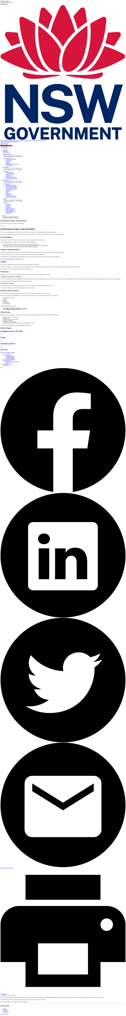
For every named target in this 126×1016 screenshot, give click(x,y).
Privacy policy (6, 1012)
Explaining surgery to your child (11, 331)
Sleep (7, 192)
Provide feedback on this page (7, 868)
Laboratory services (10, 174)
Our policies (8, 175)
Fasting (3, 337)
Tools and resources (10, 173)
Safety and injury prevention (12, 187)
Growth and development (11, 188)
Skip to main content (5, 1)
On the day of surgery (8, 343)
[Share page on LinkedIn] (63, 617)
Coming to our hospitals (11, 159)
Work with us (8, 205)
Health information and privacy (12, 164)
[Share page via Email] (63, 866)
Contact (4, 1008)
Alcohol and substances (11, 195)
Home (4, 215)
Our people (8, 204)
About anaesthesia (7, 354)
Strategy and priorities (10, 208)
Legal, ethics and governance (12, 178)
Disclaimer (5, 1010)
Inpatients (8, 161)
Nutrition (8, 191)
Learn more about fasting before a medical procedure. (12, 259)
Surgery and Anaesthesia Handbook (10, 216)
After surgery (6, 365)
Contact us (8, 213)
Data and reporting (10, 209)
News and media (9, 212)
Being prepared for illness (11, 185)
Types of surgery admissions (9, 359)
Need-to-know (9, 160)
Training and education (10, 177)
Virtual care (8, 162)
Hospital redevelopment (11, 211)
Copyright (5, 1009)
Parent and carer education (11, 197)
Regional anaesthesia (10, 357)
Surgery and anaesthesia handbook (8, 352)
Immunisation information (11, 186)
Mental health (8, 194)
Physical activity (9, 189)
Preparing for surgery (7, 360)
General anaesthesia (10, 355)
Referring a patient (9, 172)
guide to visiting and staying (24, 325)
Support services (9, 165)
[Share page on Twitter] (63, 742)
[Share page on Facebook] (63, 492)
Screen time (8, 193)
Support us (8, 206)
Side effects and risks (10, 358)
